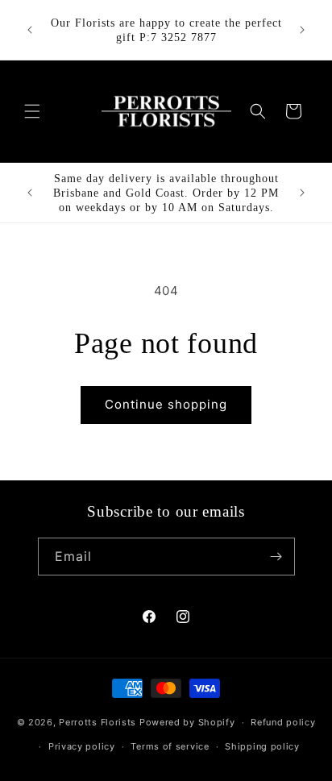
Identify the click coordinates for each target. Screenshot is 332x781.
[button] (32, 111)
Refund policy (283, 722)
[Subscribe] (276, 556)
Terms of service (170, 746)
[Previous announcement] (30, 30)
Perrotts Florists (97, 722)
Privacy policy (81, 746)
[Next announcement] (302, 30)
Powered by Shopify (187, 722)
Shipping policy (262, 746)
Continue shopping (166, 404)
